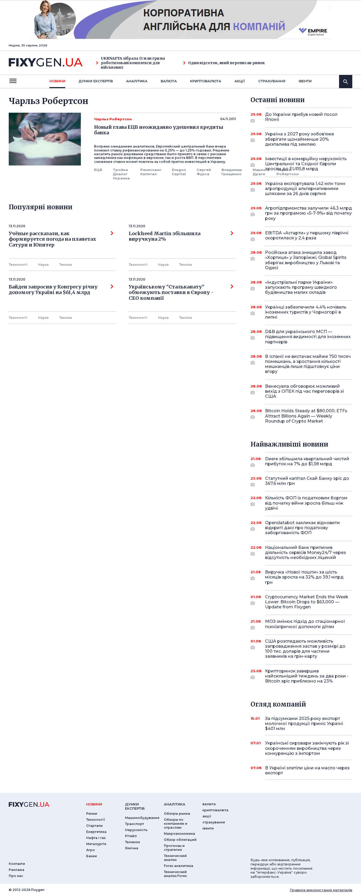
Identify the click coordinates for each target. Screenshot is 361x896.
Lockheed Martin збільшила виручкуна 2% (164, 236)
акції (239, 81)
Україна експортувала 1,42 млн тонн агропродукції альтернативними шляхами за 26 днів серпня (305, 188)
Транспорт (134, 824)
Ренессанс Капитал (150, 172)
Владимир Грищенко (231, 172)
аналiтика (174, 804)
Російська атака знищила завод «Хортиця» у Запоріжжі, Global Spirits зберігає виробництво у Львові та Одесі (305, 260)
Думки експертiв (95, 81)
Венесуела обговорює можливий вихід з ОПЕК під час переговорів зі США (304, 391)
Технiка (65, 265)
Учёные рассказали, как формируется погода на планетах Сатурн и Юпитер (52, 239)
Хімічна (131, 848)
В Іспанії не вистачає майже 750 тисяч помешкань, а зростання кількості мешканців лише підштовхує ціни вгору (308, 364)
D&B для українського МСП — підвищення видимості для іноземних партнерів (308, 336)
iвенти (305, 81)
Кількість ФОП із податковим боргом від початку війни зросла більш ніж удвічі (306, 502)
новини (57, 81)
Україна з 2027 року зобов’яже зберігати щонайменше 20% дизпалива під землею (299, 138)
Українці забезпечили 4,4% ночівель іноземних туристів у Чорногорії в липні (305, 312)
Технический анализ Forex (175, 874)
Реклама (16, 870)
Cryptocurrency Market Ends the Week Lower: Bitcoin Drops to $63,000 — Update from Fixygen (306, 601)
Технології (18, 265)
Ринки (91, 814)
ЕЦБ (98, 170)
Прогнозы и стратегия (174, 848)
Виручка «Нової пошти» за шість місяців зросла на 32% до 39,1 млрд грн (304, 577)
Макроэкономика (179, 834)
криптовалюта (205, 81)
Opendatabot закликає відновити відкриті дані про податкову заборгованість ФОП (302, 527)
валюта (169, 81)
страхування (271, 81)
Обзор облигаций (180, 840)
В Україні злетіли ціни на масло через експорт (307, 770)
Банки (91, 856)
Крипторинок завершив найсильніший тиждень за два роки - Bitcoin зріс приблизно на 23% (307, 676)
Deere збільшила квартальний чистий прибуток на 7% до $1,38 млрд (307, 461)
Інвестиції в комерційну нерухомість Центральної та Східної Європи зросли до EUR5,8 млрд (306, 163)
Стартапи (94, 826)
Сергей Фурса (204, 172)
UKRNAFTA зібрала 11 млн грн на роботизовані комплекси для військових (133, 62)
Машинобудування (142, 818)
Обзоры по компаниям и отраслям (175, 823)
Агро (90, 850)
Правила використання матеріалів (321, 890)
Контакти (17, 864)
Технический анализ (175, 858)
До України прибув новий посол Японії (301, 117)
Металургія (96, 844)
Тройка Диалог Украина (121, 174)
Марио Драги (259, 172)
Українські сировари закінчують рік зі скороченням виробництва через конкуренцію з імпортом (307, 748)
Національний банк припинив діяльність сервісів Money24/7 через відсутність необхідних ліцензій (305, 552)
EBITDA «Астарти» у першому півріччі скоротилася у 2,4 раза (306, 235)
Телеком (132, 842)
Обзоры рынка (177, 814)
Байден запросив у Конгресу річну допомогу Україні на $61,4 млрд (53, 290)
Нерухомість (136, 830)
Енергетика (96, 832)
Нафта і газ (95, 838)
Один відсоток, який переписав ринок (226, 63)
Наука (43, 265)
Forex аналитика (178, 866)
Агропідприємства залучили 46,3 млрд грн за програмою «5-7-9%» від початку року (308, 213)
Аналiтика (136, 81)
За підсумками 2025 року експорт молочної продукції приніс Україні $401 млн (304, 723)
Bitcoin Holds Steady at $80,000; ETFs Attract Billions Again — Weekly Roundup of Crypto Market (306, 415)
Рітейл (131, 836)
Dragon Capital (179, 172)
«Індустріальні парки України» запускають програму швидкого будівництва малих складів (301, 287)
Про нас (16, 876)
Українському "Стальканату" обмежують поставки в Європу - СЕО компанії (172, 292)
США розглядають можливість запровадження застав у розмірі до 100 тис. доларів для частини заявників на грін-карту (305, 649)
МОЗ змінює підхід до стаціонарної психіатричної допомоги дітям (305, 624)
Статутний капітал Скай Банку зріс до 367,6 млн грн (307, 481)
